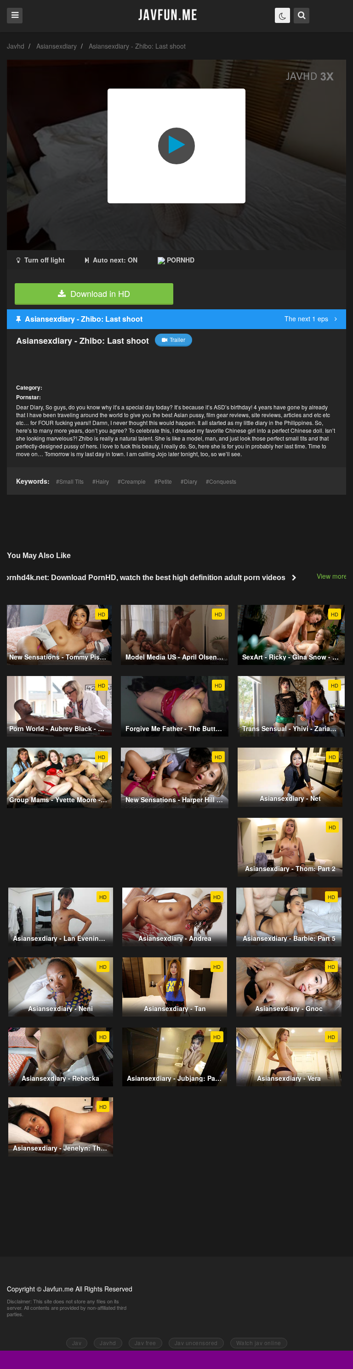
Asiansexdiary (56, 45)
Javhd (15, 45)
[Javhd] (168, 15)
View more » (335, 576)
